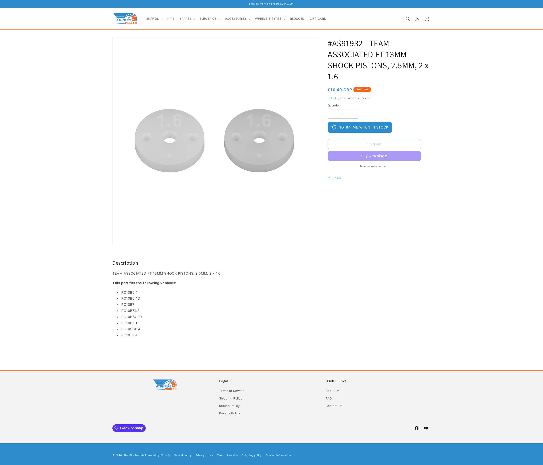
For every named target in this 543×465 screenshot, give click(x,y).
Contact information (278, 455)
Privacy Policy (229, 413)
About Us (332, 391)
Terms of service (227, 455)
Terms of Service (232, 391)
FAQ (329, 398)
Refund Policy (229, 406)
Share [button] (337, 178)
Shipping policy (252, 455)
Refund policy (182, 455)
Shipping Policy (230, 398)
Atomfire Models (134, 455)
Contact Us (334, 406)
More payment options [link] (374, 166)
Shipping (333, 98)
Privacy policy (204, 455)
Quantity (334, 105)
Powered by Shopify (157, 455)
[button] (154, 18)
